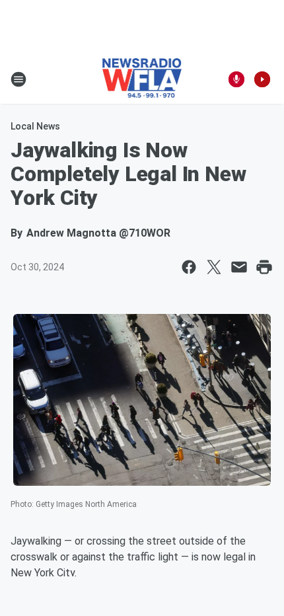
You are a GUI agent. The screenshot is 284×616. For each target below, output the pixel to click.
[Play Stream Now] (262, 79)
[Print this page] (264, 267)
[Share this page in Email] (239, 267)
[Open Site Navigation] (18, 79)
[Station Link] (142, 79)
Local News (35, 126)
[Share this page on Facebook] (189, 267)
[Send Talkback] (236, 79)
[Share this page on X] (214, 267)
